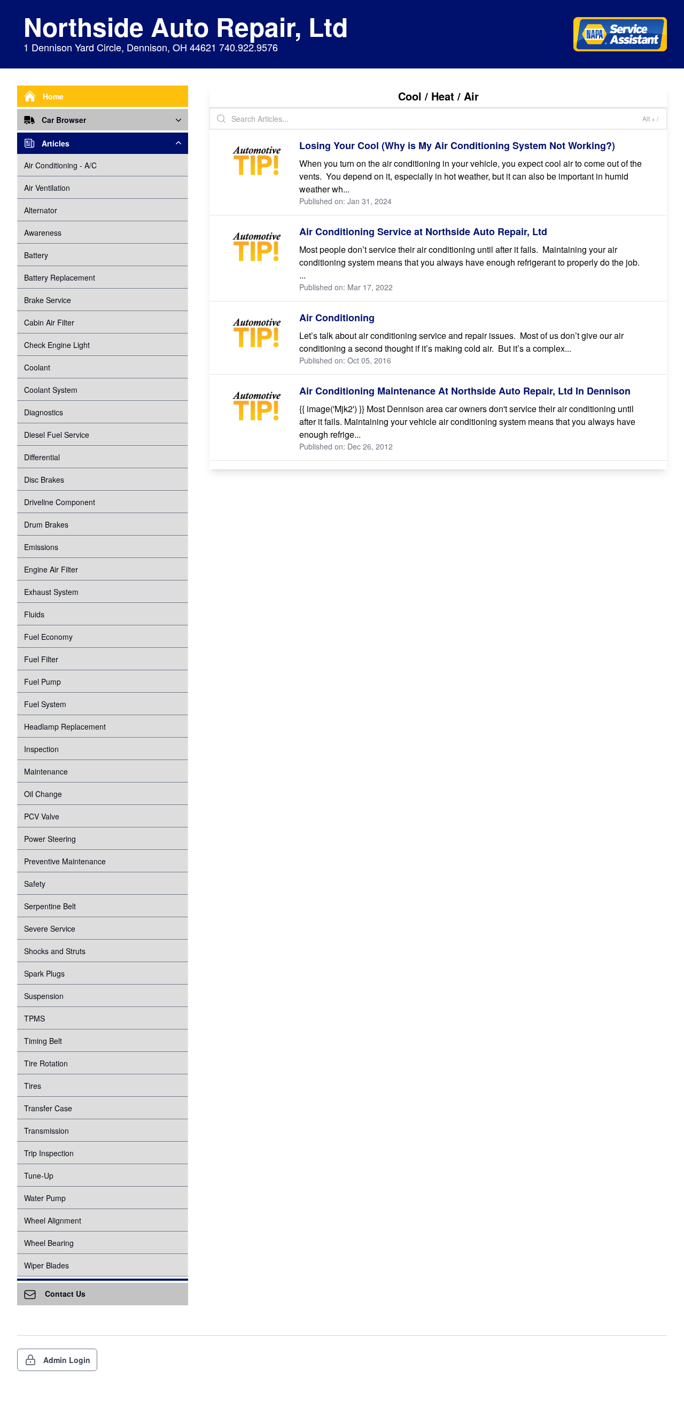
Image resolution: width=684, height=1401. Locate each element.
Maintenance (46, 771)
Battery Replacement (59, 277)
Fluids (34, 614)
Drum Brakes (46, 524)
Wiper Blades (46, 1265)
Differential (42, 457)
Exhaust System (51, 591)
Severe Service (49, 928)
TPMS (34, 1018)
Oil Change (43, 793)
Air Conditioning (337, 317)
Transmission (46, 1130)
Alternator (40, 210)
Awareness (42, 232)
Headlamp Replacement (65, 726)
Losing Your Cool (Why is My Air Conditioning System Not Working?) (457, 145)
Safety (34, 883)
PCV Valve (41, 816)
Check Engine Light (57, 344)
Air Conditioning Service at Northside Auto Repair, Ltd (423, 231)
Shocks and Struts (55, 951)
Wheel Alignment (52, 1220)
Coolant (37, 367)
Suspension (44, 995)
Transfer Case (48, 1108)
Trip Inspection (49, 1153)
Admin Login (66, 1359)
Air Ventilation (47, 187)
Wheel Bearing (49, 1242)
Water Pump (45, 1198)
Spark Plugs (44, 973)
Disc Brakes (44, 479)
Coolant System (50, 389)
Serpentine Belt (50, 906)
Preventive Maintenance (65, 861)
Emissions (41, 546)
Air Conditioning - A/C (60, 165)
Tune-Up (38, 1175)
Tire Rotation (46, 1063)
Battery (36, 255)
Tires (32, 1085)
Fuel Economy (48, 636)
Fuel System (45, 704)
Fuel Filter (41, 659)
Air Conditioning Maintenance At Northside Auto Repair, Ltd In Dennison (465, 391)
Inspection (41, 749)
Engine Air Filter (51, 569)
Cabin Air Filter (49, 322)
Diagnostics (43, 412)
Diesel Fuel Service (56, 434)
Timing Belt (43, 1040)
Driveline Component (59, 502)
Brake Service (47, 300)
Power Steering (50, 838)
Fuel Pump (42, 681)
